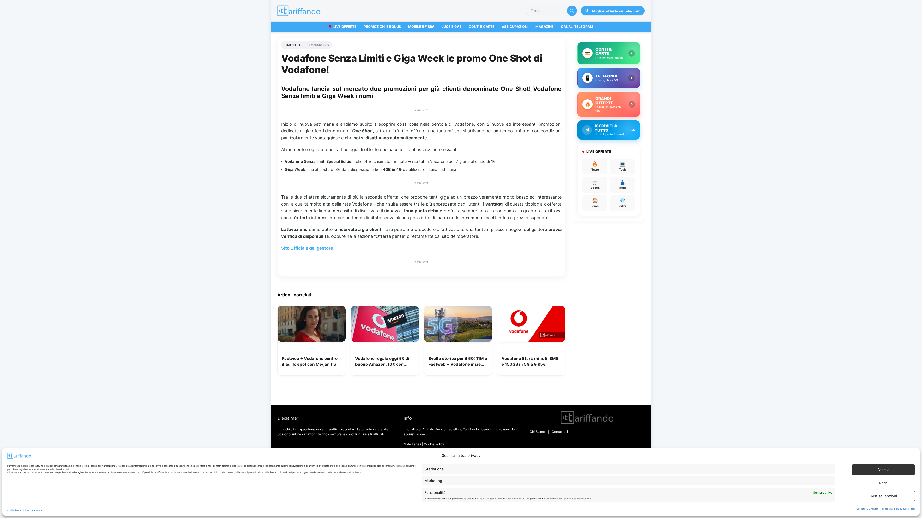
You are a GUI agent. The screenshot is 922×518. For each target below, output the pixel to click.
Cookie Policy (14, 510)
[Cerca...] (572, 11)
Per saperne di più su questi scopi (898, 508)
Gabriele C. (293, 45)
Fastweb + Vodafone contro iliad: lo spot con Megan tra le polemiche (311, 361)
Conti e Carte (482, 26)
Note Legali (412, 444)
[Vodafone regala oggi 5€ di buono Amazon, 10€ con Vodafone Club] (385, 309)
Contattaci (560, 432)
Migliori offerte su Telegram (616, 11)
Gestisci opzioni (883, 496)
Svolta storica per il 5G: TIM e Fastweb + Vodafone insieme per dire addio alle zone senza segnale (457, 361)
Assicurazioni (515, 26)
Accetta (883, 470)
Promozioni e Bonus (382, 26)
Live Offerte (345, 26)
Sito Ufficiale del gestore (307, 248)
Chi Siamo (537, 432)
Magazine (544, 26)
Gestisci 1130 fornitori (867, 508)
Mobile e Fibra (421, 26)
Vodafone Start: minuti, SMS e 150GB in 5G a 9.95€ (530, 361)
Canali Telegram (577, 26)
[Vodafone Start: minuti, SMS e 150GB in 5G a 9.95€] (531, 309)
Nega (883, 483)
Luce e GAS (451, 26)
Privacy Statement (32, 510)
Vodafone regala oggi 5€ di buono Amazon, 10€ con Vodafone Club (382, 361)
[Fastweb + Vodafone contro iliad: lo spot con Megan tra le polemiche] (312, 309)
